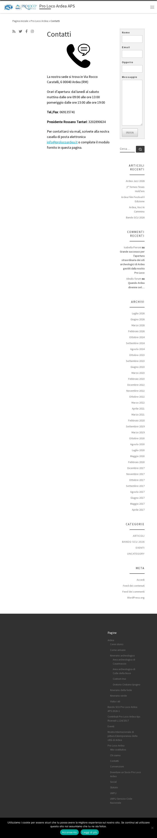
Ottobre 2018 (137, 438)
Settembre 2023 (135, 361)
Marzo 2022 (138, 402)
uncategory (136, 553)
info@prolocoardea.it (62, 142)
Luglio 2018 (138, 450)
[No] (152, 828)
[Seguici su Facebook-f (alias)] (26, 31)
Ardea (111, 640)
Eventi (140, 547)
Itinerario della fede (121, 690)
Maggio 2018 (137, 456)
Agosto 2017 (137, 492)
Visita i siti (115, 701)
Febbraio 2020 (136, 420)
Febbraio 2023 (136, 379)
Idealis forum (133, 278)
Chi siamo (115, 755)
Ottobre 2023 (137, 355)
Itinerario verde (118, 695)
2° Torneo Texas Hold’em (135, 189)
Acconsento (69, 832)
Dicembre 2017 (136, 468)
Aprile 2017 (138, 509)
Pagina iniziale (20, 21)
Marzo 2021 (138, 414)
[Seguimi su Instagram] (32, 31)
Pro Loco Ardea (39, 21)
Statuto (114, 787)
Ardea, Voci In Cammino (137, 209)
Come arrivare (118, 650)
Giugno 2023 (138, 367)
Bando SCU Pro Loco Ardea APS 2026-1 (122, 709)
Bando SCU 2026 (135, 217)
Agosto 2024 (137, 349)
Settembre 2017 (135, 486)
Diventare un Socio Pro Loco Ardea (125, 774)
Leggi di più (90, 832)
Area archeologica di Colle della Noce (124, 671)
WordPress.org (136, 597)
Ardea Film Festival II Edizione (133, 199)
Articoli (139, 535)
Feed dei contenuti (134, 585)
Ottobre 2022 (137, 396)
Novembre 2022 (135, 390)
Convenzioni (117, 766)
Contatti (114, 761)
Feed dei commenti (133, 591)
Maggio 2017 (137, 503)
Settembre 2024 (135, 343)
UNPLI (113, 793)
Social (113, 782)
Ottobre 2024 (137, 337)
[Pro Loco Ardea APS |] (20, 6)
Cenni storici (116, 644)
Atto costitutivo (118, 749)
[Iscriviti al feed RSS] (14, 31)
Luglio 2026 (138, 313)
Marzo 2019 (138, 432)
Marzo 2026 (138, 325)
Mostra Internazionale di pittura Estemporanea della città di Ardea (122, 736)
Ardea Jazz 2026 (135, 181)
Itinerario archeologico (122, 655)
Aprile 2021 (138, 408)
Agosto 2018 (137, 444)
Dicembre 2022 (136, 384)
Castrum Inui (119, 678)
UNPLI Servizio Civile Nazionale (121, 800)
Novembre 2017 (135, 474)
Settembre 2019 (135, 426)
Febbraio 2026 (136, 331)
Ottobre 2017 (137, 480)
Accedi (141, 579)
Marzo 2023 (138, 373)
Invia (130, 132)
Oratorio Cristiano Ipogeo (126, 684)
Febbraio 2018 (136, 462)
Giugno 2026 (138, 319)
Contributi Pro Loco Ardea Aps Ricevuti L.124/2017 (124, 718)
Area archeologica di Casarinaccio (124, 661)
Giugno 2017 (138, 497)
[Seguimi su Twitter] (20, 31)
